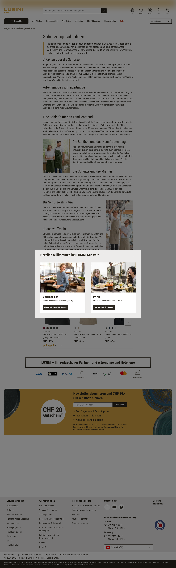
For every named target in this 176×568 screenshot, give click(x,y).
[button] (62, 287)
